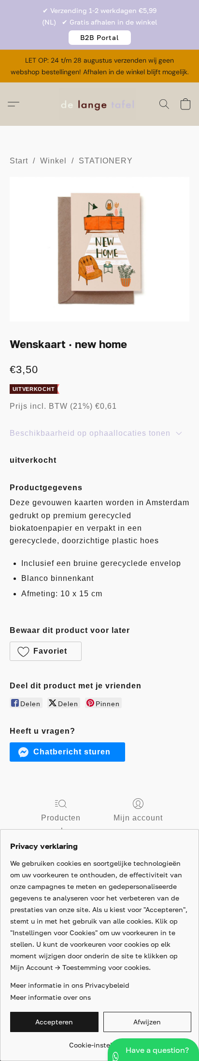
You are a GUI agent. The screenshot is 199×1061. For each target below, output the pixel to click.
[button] (100, 37)
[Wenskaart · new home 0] (99, 249)
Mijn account (138, 818)
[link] (100, 1041)
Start (19, 161)
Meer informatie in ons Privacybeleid (69, 985)
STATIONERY (106, 161)
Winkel (53, 161)
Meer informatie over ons (50, 997)
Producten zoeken (61, 824)
